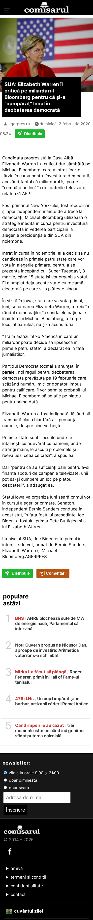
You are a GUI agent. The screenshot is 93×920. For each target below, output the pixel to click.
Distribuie (32, 134)
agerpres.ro (19, 123)
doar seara (18, 787)
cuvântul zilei (28, 911)
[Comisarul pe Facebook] (10, 851)
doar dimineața (22, 780)
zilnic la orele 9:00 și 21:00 (33, 772)
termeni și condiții (28, 877)
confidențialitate (27, 885)
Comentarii (55, 573)
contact (18, 894)
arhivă (17, 868)
